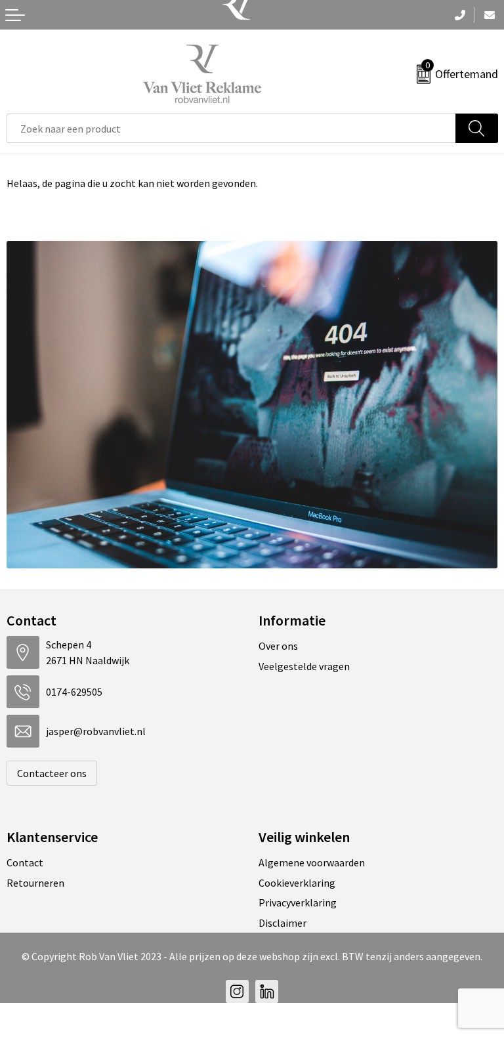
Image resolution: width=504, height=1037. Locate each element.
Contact (25, 862)
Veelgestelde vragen (304, 666)
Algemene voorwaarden (312, 862)
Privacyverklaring (298, 902)
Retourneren (35, 882)
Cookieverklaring (297, 882)
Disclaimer (282, 922)
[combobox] (231, 128)
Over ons (278, 645)
